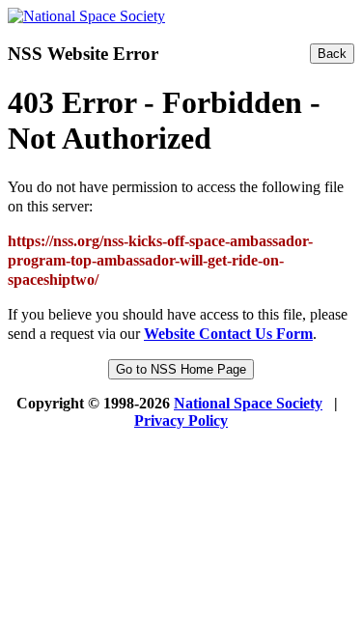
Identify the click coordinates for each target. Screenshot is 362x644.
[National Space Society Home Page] (86, 16)
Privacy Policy (181, 420)
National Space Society (248, 403)
